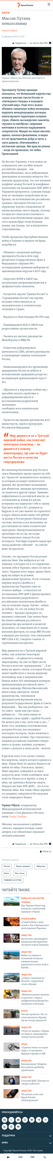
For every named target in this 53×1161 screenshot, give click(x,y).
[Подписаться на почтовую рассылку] (18, 1127)
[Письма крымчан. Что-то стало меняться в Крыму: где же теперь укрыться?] (12, 1013)
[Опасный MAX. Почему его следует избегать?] (12, 1080)
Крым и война (28, 919)
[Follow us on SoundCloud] (45, 1120)
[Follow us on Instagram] (25, 1120)
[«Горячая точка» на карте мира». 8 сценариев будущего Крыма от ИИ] (12, 1047)
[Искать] (44, 1157)
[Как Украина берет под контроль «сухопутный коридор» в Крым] (12, 901)
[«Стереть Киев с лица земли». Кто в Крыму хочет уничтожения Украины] (12, 921)
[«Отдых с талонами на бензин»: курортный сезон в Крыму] (12, 977)
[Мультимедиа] (8, 1157)
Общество (26, 935)
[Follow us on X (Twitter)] (11, 1120)
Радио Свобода (17, 816)
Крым (24, 1044)
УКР (32, 1157)
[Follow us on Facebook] (4, 1120)
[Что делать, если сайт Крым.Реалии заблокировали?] (12, 1093)
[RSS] (4, 1127)
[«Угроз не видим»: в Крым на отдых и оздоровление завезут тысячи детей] (12, 1030)
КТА (20, 1157)
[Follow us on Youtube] (18, 1120)
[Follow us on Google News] (32, 1120)
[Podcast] (11, 1127)
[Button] (19, 43)
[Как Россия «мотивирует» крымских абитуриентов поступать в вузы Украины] (12, 938)
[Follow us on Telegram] (38, 1120)
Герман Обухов (9, 31)
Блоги (6, 13)
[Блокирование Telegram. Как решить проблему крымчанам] (12, 1063)
